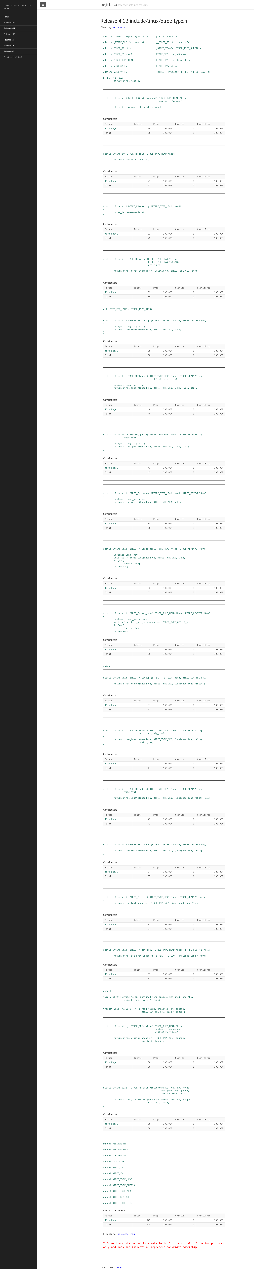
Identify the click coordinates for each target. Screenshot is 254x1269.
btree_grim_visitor (135, 1099)
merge (142, 259)
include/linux (120, 27)
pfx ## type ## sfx (168, 36)
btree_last (136, 557)
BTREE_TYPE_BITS (141, 309)
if (106, 309)
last (144, 549)
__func (155, 1000)
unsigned (119, 326)
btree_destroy (122, 212)
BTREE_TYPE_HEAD (124, 60)
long (128, 326)
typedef (107, 1009)
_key (135, 326)
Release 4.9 (9, 40)
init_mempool (148, 98)
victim (175, 262)
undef (108, 1143)
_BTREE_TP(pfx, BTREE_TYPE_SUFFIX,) (178, 48)
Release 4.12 (9, 22)
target (175, 259)
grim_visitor (151, 1088)
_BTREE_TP (120, 42)
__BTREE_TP (120, 36)
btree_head (129, 81)
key (203, 320)
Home (6, 16)
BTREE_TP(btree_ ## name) (172, 54)
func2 (175, 1032)
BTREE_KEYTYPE (191, 320)
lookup (145, 320)
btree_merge (130, 271)
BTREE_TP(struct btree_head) (174, 60)
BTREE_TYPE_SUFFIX (123, 1185)
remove (145, 493)
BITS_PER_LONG (118, 309)
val (159, 379)
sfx (145, 36)
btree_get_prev (139, 622)
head (184, 98)
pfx (130, 36)
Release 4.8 (9, 45)
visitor (147, 1026)
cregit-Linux (109, 5)
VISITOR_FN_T (122, 72)
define (108, 36)
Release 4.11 (9, 28)
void (124, 98)
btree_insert (131, 388)
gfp (158, 265)
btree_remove (131, 502)
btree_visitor (131, 1038)
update (143, 434)
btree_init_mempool (126, 107)
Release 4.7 (9, 51)
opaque (163, 997)
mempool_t (165, 101)
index (137, 1000)
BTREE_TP (119, 48)
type (137, 36)
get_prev (147, 613)
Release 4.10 (9, 34)
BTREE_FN (119, 54)
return (118, 159)
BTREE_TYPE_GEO (180, 271)
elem (135, 997)
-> (147, 107)
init (141, 154)
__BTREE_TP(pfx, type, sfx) (173, 42)
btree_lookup (131, 329)
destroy (144, 206)
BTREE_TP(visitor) (167, 66)
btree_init (129, 159)
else (107, 666)
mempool (178, 101)
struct (118, 81)
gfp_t (151, 265)
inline (116, 98)
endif (108, 991)
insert (143, 376)
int (124, 154)
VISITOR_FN (120, 66)
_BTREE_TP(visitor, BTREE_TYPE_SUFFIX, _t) (183, 72)
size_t (128, 1000)
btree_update (131, 446)
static (107, 98)
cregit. (119, 1267)
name (128, 54)
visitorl (147, 1041)
